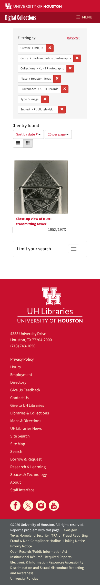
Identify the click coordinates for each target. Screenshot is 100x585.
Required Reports (58, 557)
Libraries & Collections (29, 413)
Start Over (73, 38)
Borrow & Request (26, 459)
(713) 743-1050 (22, 346)
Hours (15, 367)
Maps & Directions (25, 421)
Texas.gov (69, 530)
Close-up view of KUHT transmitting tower (34, 221)
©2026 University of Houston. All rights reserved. (47, 524)
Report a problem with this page (34, 530)
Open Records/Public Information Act (38, 551)
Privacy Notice (21, 546)
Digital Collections (20, 17)
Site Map (17, 444)
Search (16, 451)
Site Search (20, 436)
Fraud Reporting (75, 535)
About (15, 482)
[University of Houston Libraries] (50, 305)
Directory (18, 382)
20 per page (57, 134)
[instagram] (41, 505)
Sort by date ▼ (27, 134)
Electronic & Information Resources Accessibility (46, 562)
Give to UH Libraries (27, 405)
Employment (21, 375)
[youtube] (54, 505)
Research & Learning (28, 467)
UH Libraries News (26, 428)
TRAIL (55, 535)
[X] (28, 505)
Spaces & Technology (28, 474)
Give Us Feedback (25, 390)
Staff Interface (22, 490)
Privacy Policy (22, 359)
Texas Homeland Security (29, 535)
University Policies (24, 578)
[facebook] (15, 505)
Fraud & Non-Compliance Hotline (35, 541)
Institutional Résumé (26, 557)
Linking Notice (74, 541)
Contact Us (19, 398)
